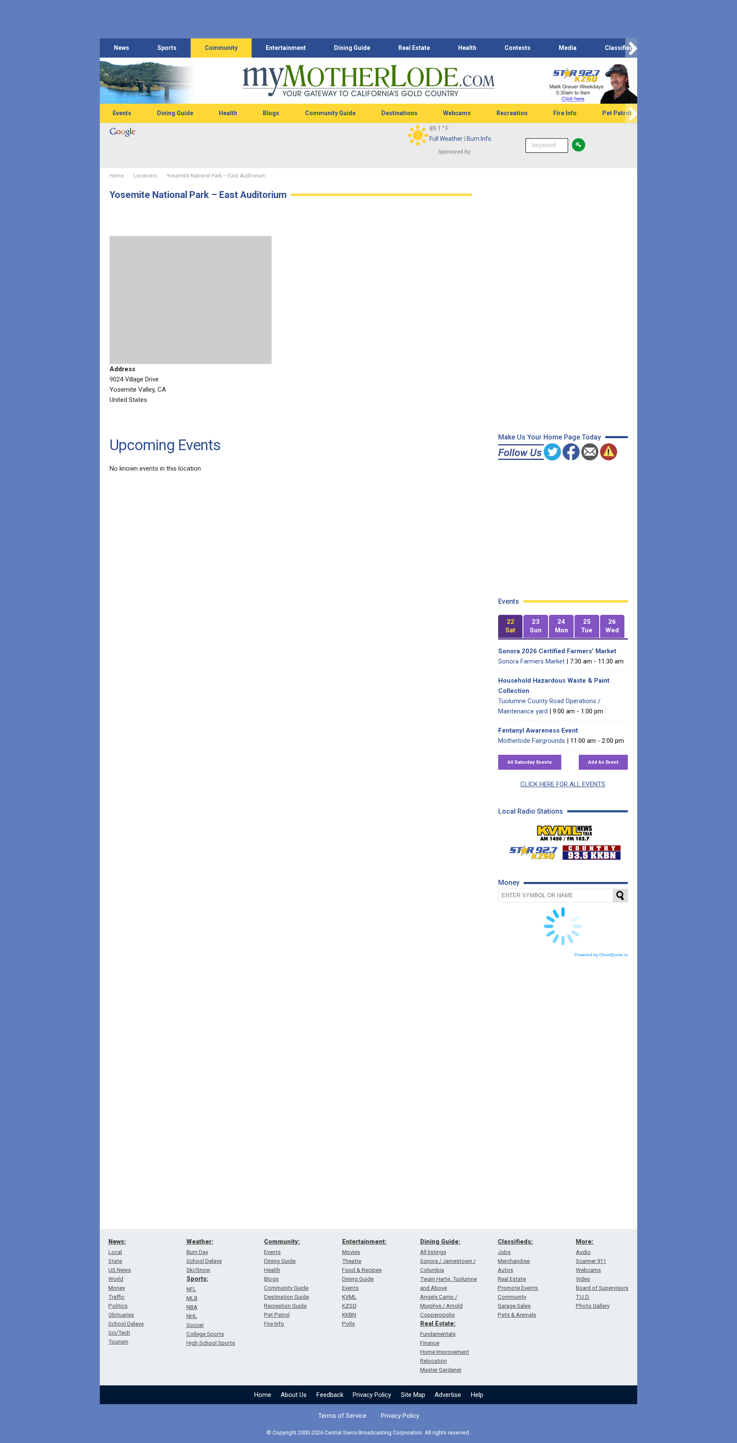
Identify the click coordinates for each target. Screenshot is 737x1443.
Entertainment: (364, 1241)
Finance (429, 1343)
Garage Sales (514, 1306)
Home (262, 1395)
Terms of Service (342, 1416)
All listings (433, 1252)
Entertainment (286, 47)
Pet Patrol (616, 113)
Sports (167, 47)
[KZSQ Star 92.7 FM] (530, 850)
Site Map (413, 1395)
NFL (191, 1289)
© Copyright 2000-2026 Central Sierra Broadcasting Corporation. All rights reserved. (368, 1432)
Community (221, 47)
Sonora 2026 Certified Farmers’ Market (557, 651)
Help (477, 1395)
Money (116, 1288)
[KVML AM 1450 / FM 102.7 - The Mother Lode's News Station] (564, 831)
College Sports (205, 1334)
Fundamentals (438, 1334)
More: (584, 1241)
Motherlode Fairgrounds (531, 741)
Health (467, 47)
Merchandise (514, 1261)
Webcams (457, 113)
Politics (118, 1306)
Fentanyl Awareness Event (538, 730)
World (115, 1279)
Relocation (433, 1361)
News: (117, 1241)
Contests (518, 47)
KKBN (349, 1315)
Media (568, 47)
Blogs (271, 113)
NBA (191, 1307)
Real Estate (414, 47)
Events (122, 113)
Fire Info (565, 113)
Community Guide (330, 113)
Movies (351, 1252)
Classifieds (621, 47)
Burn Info (479, 138)
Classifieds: (515, 1241)
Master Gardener (440, 1370)
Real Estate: (438, 1323)
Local (115, 1252)
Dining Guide (352, 47)
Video (583, 1279)
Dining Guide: (440, 1241)
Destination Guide (286, 1297)
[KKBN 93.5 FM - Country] (591, 850)
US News (119, 1270)
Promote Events (518, 1288)
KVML (349, 1297)
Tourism (118, 1341)
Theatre (351, 1261)
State (115, 1261)
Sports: (197, 1279)
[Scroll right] (631, 48)
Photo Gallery (592, 1306)
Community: (282, 1241)
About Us (294, 1395)
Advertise (448, 1395)
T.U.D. (583, 1297)
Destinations (399, 113)
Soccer (195, 1325)
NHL (191, 1316)
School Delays (126, 1324)
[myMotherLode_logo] (368, 81)
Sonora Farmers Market (531, 661)
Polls (348, 1324)
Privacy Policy (372, 1395)
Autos (505, 1270)
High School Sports (210, 1343)
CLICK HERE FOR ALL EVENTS (562, 784)
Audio (583, 1252)
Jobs (504, 1252)
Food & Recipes (362, 1270)
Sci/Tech (119, 1333)
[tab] (510, 626)
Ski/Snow (198, 1270)
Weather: (199, 1241)
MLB (191, 1298)
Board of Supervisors (602, 1288)
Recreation (512, 113)
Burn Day (197, 1252)
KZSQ (349, 1306)
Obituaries (121, 1315)
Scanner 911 (591, 1261)
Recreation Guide (285, 1306)
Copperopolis (437, 1315)
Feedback (329, 1395)
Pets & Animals (517, 1315)
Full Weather (446, 138)
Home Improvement (444, 1352)
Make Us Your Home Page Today (549, 437)
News (121, 47)
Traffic (116, 1297)
